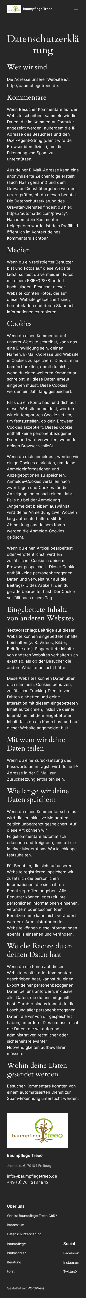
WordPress (36, 1288)
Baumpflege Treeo (38, 9)
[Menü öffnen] (76, 9)
